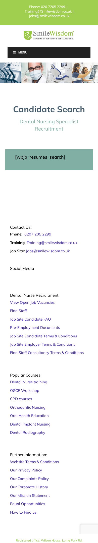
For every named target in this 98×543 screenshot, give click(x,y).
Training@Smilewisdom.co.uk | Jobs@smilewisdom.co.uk (49, 13)
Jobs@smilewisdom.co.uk (48, 251)
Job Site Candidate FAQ (30, 319)
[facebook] (13, 275)
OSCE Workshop (25, 390)
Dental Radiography (27, 432)
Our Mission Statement (30, 495)
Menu (22, 52)
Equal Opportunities (27, 503)
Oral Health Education (30, 415)
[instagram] (24, 275)
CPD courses (21, 398)
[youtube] (35, 275)
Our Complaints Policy (29, 478)
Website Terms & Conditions (34, 461)
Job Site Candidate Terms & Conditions (43, 336)
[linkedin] (46, 275)
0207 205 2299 (37, 234)
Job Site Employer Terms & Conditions (42, 344)
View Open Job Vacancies (32, 302)
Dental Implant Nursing (30, 424)
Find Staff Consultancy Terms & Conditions (47, 352)
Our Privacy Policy (26, 470)
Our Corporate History (29, 487)
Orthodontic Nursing (27, 407)
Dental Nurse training (28, 382)
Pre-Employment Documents (35, 327)
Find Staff (18, 310)
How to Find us (23, 512)
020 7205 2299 (53, 7)
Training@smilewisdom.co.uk (52, 242)
